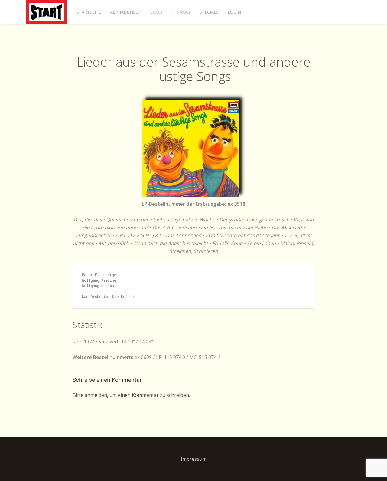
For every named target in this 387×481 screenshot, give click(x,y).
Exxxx (156, 12)
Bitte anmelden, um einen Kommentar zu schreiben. (131, 395)
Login (234, 12)
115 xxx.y (180, 12)
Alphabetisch (125, 12)
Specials (209, 12)
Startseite (88, 12)
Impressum (194, 459)
